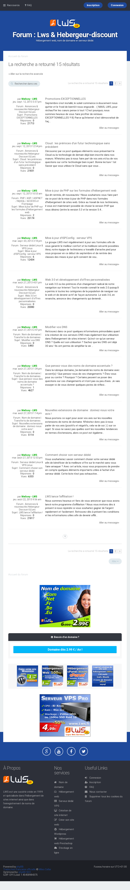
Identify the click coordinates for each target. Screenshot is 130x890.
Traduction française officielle (19, 869)
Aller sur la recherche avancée (26, 74)
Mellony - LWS (29, 99)
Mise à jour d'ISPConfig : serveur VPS (27, 252)
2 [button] (115, 83)
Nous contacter (98, 791)
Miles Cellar (45, 869)
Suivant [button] (120, 83)
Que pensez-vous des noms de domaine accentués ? (30, 382)
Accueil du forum (18, 56)
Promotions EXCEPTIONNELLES (27, 116)
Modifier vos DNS (31, 340)
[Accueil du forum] (65, 24)
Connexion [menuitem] (117, 5)
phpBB (20, 866)
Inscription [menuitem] (93, 5)
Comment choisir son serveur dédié (30, 469)
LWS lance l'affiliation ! (31, 512)
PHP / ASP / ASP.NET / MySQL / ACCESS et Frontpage (29, 201)
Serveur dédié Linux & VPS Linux (31, 247)
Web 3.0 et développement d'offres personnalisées (27, 298)
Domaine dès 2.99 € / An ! (65, 649)
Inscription (95, 782)
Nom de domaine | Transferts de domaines (27, 336)
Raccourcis (13, 5)
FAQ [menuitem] (29, 5)
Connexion (95, 777)
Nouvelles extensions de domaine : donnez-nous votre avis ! (27, 426)
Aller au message (108, 127)
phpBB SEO (25, 872)
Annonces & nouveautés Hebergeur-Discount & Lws (27, 109)
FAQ (91, 787)
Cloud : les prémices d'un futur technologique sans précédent (28, 162)
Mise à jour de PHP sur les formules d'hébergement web (27, 209)
